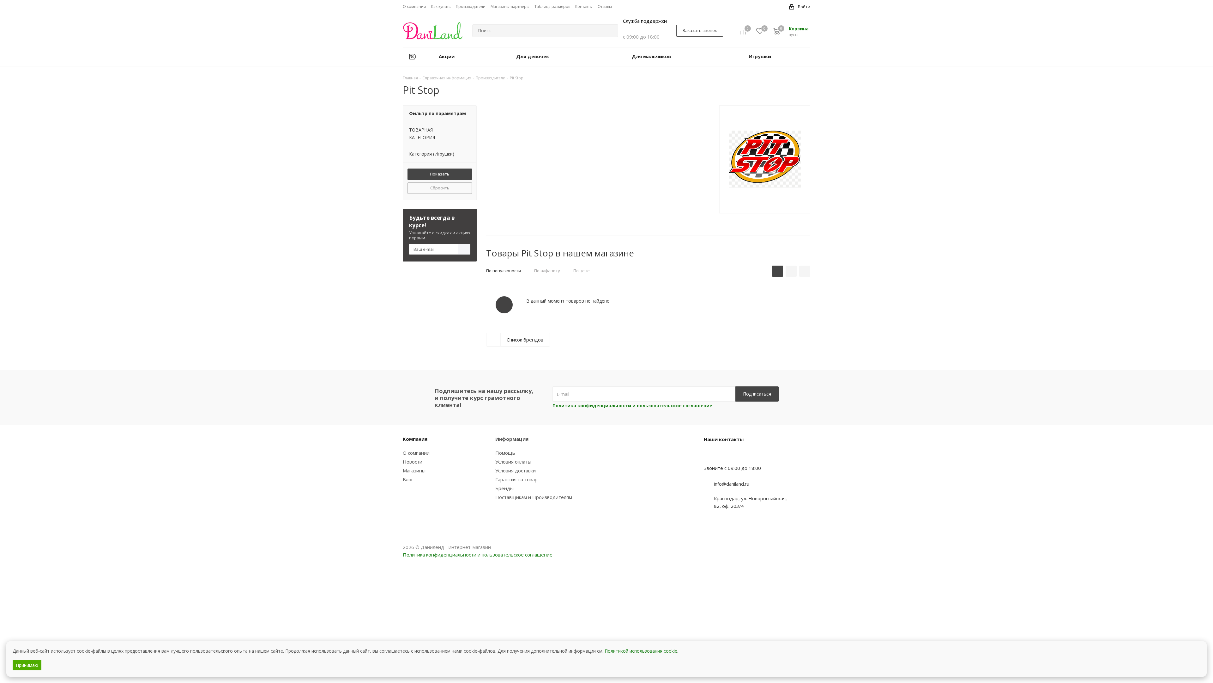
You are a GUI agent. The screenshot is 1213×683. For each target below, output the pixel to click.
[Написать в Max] (724, 455)
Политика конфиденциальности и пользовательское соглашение (632, 406)
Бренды (504, 488)
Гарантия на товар (516, 479)
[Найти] (610, 30)
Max (805, 547)
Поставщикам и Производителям (533, 497)
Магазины (414, 470)
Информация (511, 439)
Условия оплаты (513, 461)
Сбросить (440, 188)
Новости (412, 461)
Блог (408, 479)
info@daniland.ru (731, 484)
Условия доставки (515, 470)
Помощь (505, 453)
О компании (416, 453)
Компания (415, 439)
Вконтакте (774, 547)
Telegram (789, 547)
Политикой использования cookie (641, 651)
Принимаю (27, 665)
